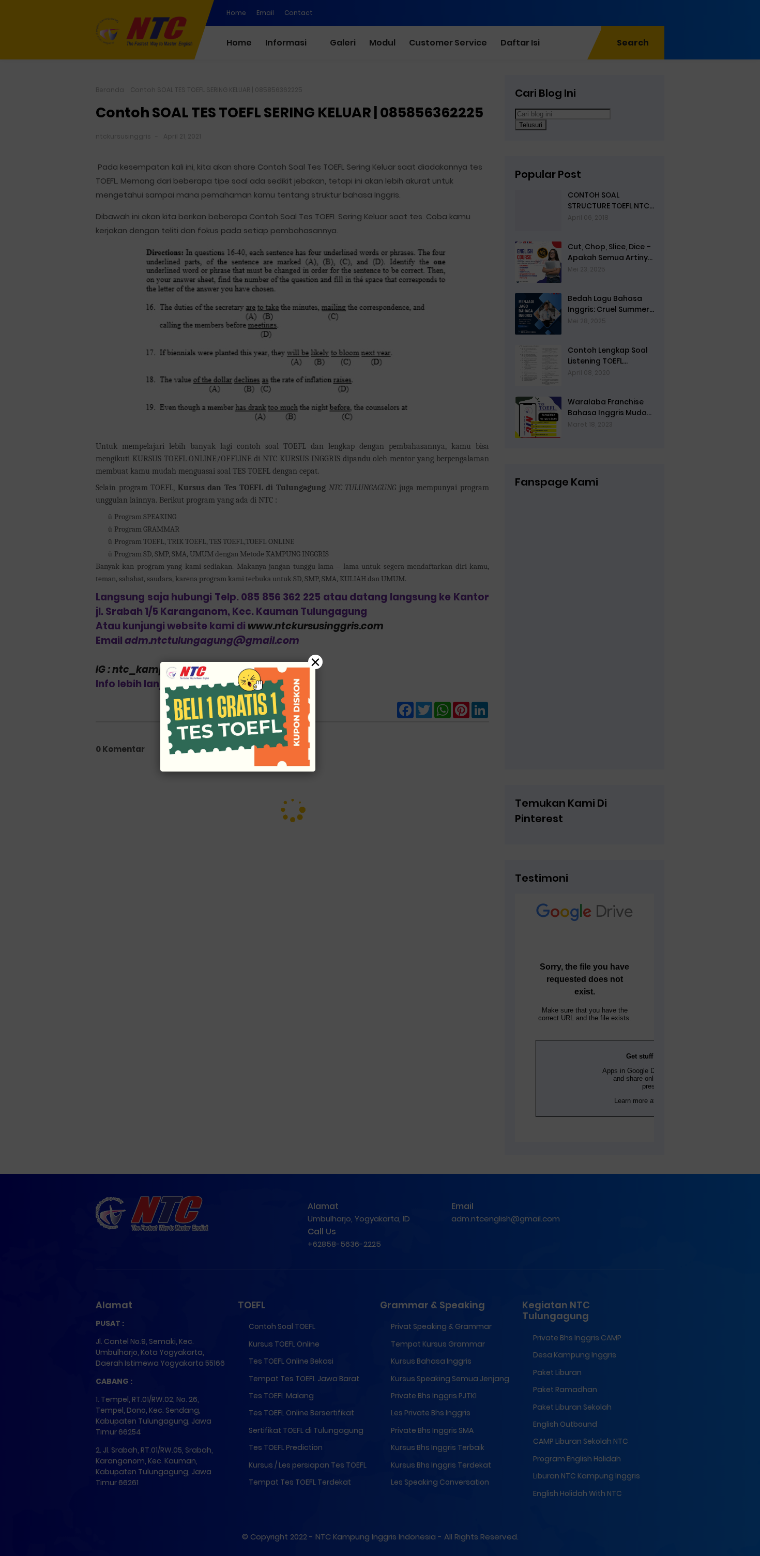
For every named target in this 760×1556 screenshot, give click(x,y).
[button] (380, 778)
